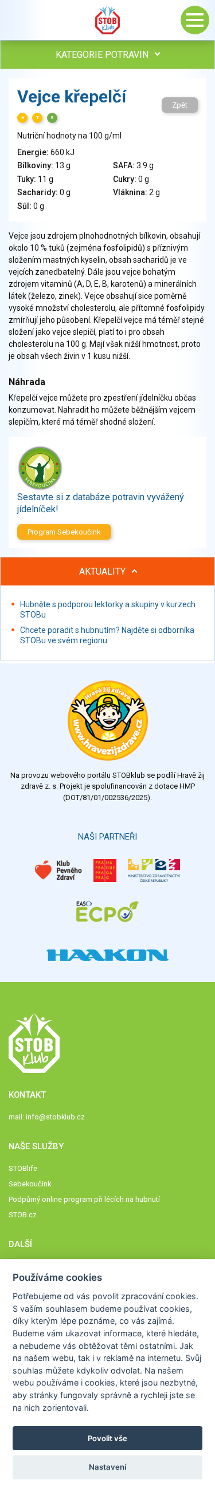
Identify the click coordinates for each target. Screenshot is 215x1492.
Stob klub (107, 20)
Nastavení (107, 1466)
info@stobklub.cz (55, 1117)
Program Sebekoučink (64, 532)
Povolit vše (107, 1438)
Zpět (179, 105)
